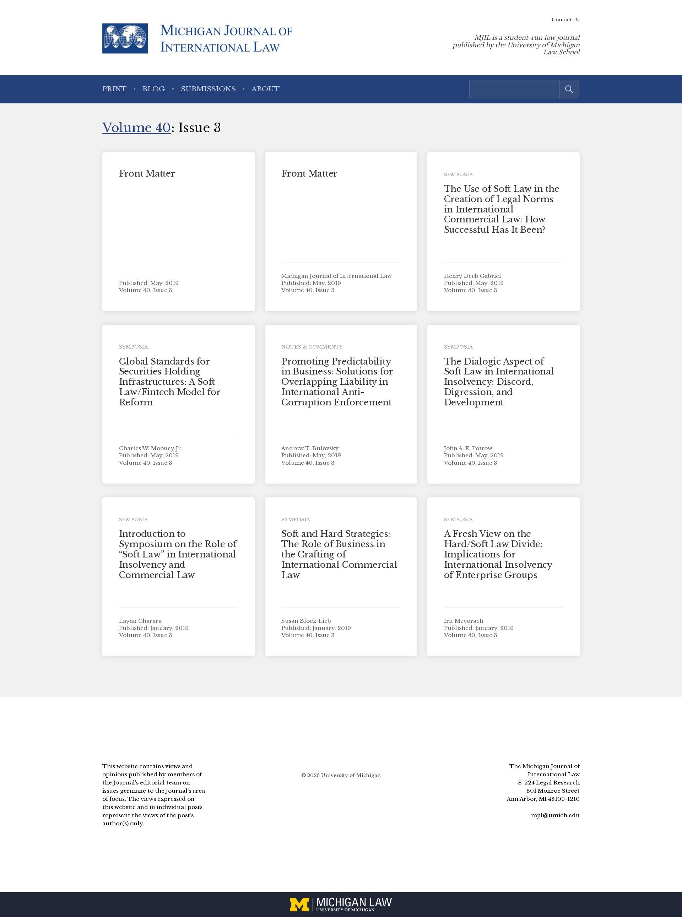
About (265, 89)
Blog (153, 89)
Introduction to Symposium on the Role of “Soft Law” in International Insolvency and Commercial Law (178, 554)
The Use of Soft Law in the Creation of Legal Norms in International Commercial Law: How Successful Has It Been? (501, 209)
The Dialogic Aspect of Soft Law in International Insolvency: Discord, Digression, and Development (499, 382)
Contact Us (566, 20)
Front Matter (147, 173)
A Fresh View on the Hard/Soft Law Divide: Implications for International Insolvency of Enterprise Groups (498, 554)
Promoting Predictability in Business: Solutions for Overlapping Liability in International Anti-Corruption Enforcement (337, 382)
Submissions (208, 89)
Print (114, 89)
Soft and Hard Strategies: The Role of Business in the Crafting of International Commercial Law (339, 554)
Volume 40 (136, 127)
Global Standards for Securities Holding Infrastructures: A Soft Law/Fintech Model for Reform (169, 382)
